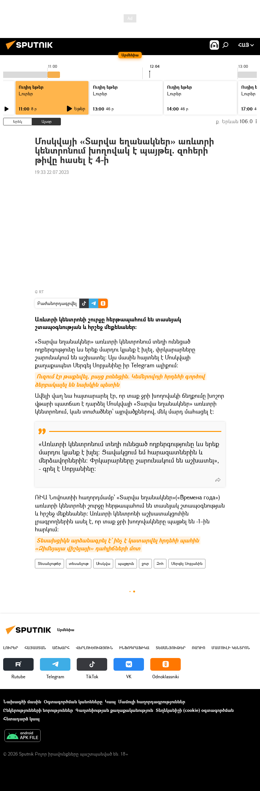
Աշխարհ (60, 647)
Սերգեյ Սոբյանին (187, 563)
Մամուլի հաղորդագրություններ (151, 702)
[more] (217, 479)
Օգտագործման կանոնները (73, 702)
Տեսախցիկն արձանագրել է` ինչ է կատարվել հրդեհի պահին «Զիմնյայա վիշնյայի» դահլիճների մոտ (117, 544)
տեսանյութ (78, 563)
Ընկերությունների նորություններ (38, 710)
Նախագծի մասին (22, 702)
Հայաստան (35, 647)
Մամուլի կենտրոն (230, 647)
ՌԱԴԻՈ (198, 647)
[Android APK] (22, 736)
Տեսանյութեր (49, 563)
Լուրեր (26, 94)
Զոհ (160, 563)
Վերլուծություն (94, 647)
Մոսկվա (103, 563)
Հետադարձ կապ (21, 719)
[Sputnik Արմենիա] (31, 50)
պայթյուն (126, 563)
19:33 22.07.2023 (52, 172)
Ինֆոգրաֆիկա (134, 647)
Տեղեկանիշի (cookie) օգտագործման (195, 710)
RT (41, 291)
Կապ (110, 702)
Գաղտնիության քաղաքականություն (114, 710)
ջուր (145, 563)
